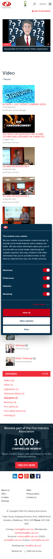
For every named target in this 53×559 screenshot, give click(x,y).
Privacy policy (32, 493)
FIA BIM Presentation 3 (16, 196)
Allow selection (26, 321)
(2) (14, 393)
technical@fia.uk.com (27, 536)
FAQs (28, 490)
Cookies (5, 497)
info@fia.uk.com (33, 545)
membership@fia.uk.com (26, 532)
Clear (45, 373)
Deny (26, 329)
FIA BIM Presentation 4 (16, 166)
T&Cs (3, 493)
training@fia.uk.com (23, 529)
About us (5, 490)
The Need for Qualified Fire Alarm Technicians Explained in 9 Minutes (24, 135)
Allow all (26, 312)
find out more (26, 465)
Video (7, 44)
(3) (10, 402)
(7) (11, 398)
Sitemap (5, 500)
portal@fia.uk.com (13, 540)
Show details (39, 304)
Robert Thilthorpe (24, 358)
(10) (9, 380)
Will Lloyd (20, 345)
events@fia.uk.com (40, 540)
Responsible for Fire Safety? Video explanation (26, 48)
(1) (8, 384)
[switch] (46, 278)
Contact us (31, 497)
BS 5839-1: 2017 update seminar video (24, 104)
